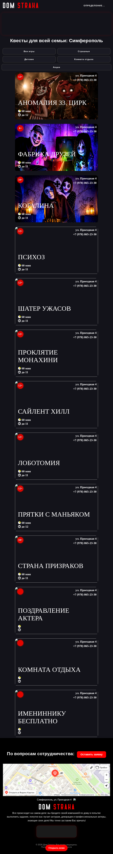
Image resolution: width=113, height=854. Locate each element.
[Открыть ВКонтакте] (70, 831)
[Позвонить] (51, 831)
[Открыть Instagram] (61, 831)
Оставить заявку (91, 754)
